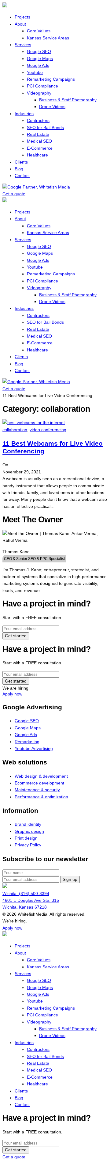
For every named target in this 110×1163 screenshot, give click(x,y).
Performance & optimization (41, 796)
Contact (22, 175)
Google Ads (38, 65)
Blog (19, 168)
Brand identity (28, 824)
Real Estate (38, 134)
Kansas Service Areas (48, 37)
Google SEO (39, 51)
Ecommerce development (39, 782)
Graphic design (29, 831)
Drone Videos (52, 106)
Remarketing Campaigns (51, 79)
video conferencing (48, 429)
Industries (24, 113)
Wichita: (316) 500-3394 (25, 893)
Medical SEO (39, 141)
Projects (22, 16)
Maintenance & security (37, 789)
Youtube (35, 72)
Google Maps (40, 58)
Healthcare (37, 154)
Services (23, 44)
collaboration (14, 429)
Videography (39, 93)
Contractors (38, 120)
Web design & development (41, 776)
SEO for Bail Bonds (45, 127)
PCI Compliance (42, 85)
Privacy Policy (28, 844)
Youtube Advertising (34, 748)
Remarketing (27, 741)
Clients (21, 162)
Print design (26, 838)
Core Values (38, 30)
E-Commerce (40, 148)
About (20, 24)
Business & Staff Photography (68, 99)
